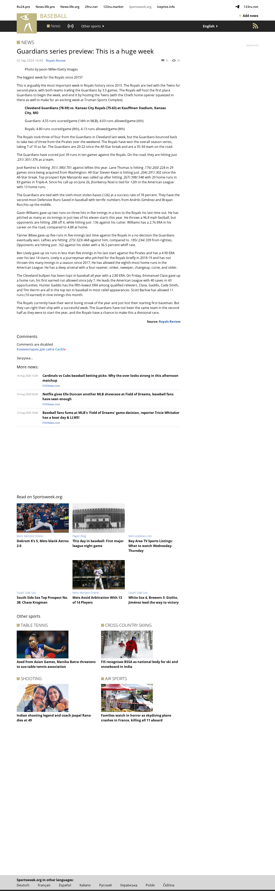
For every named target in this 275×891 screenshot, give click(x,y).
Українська (128, 885)
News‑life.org (69, 7)
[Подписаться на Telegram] (237, 6)
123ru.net (251, 7)
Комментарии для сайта (41, 349)
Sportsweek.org (140, 7)
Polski (150, 885)
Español (65, 885)
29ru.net (91, 7)
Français (44, 885)
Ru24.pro (23, 7)
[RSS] (255, 26)
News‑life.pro (45, 7)
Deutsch (23, 885)
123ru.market (113, 7)
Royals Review (56, 60)
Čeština (168, 885)
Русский (105, 885)
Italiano (85, 885)
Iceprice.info (166, 7)
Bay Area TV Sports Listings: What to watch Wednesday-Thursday (150, 546)
